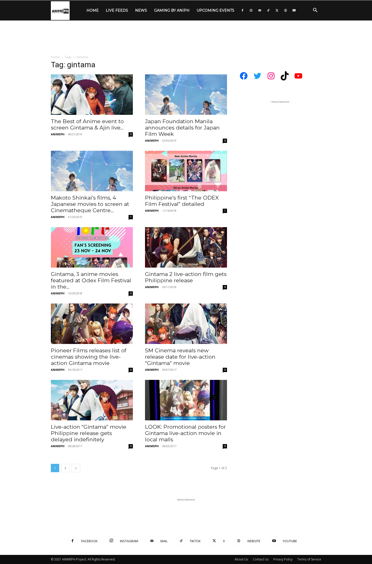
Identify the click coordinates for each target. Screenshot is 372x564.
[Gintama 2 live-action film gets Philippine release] (186, 247)
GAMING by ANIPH (172, 10)
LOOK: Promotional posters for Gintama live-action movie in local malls (185, 433)
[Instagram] (251, 10)
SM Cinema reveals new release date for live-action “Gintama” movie (180, 356)
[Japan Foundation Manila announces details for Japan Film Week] (186, 94)
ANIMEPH (58, 134)
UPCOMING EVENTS (215, 10)
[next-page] (76, 468)
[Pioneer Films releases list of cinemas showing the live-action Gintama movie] (92, 323)
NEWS (141, 10)
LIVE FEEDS (117, 10)
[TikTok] (268, 10)
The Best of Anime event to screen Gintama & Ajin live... (87, 124)
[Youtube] (294, 10)
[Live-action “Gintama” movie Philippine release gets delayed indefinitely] (92, 400)
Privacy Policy (283, 559)
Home (55, 57)
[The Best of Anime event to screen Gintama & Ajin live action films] (92, 94)
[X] (277, 10)
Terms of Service (309, 559)
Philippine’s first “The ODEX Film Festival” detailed (182, 200)
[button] (315, 10)
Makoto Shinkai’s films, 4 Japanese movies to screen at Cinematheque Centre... (90, 203)
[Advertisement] (186, 38)
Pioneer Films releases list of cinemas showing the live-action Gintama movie (88, 356)
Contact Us (260, 559)
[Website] (285, 10)
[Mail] (259, 10)
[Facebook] (242, 10)
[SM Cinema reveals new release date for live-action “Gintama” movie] (186, 323)
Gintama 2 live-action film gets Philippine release (185, 277)
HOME (93, 10)
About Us (241, 559)
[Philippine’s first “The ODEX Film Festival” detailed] (186, 171)
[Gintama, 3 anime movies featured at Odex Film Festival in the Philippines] (92, 247)
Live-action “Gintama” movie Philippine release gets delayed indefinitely (88, 433)
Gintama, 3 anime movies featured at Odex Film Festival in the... (91, 280)
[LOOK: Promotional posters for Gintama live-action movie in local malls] (186, 400)
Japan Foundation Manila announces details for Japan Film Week (182, 127)
